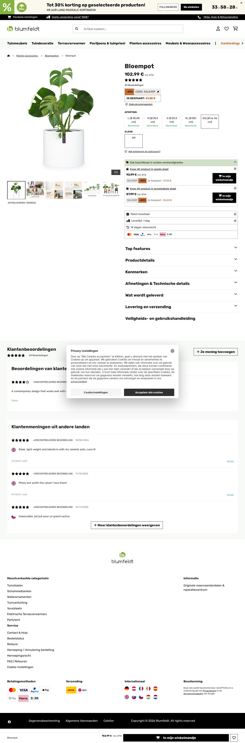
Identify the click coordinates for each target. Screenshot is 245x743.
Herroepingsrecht (19, 655)
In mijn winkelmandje (179, 738)
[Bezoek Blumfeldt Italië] (148, 688)
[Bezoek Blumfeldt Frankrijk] (141, 688)
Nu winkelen (191, 7)
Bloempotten (52, 55)
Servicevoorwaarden (193, 693)
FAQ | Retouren (17, 661)
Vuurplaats (14, 608)
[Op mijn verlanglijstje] (234, 738)
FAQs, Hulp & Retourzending (221, 17)
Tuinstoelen (15, 585)
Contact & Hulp (17, 632)
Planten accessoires (27, 55)
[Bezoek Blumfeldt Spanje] (155, 688)
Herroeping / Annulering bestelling (30, 650)
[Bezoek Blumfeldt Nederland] (155, 697)
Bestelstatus (15, 638)
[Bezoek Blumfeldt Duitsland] (127, 688)
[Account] (218, 29)
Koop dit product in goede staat (149, 169)
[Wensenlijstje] (226, 29)
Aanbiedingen (231, 43)
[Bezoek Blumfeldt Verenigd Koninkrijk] (127, 697)
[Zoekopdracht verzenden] (76, 29)
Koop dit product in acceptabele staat (153, 188)
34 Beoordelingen (134, 85)
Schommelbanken (19, 591)
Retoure (12, 644)
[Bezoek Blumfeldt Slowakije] (134, 697)
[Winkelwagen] (235, 29)
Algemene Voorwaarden (82, 720)
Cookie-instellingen (20, 667)
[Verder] (242, 43)
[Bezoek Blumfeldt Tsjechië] (141, 697)
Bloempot (71, 55)
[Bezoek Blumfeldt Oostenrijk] (134, 688)
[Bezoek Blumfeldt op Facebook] (9, 722)
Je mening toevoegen (217, 352)
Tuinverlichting (17, 602)
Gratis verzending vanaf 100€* (70, 17)
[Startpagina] (11, 55)
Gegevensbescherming (44, 720)
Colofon (108, 720)
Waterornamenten (19, 597)
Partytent (13, 619)
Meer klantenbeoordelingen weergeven (128, 525)
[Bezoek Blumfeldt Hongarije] (148, 697)
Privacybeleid (209, 690)
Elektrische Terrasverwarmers (27, 614)
